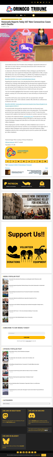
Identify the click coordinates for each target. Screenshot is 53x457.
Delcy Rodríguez (22, 164)
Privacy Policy (37, 455)
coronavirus (11, 164)
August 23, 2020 (5, 26)
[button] (17, 16)
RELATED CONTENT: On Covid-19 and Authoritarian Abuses (20, 79)
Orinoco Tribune (41, 428)
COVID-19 (16, 164)
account (11, 422)
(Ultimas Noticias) (9, 142)
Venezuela (29, 164)
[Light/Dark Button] (21, 15)
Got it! (43, 455)
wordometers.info (28, 116)
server (35, 420)
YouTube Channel (32, 15)
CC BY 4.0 (42, 430)
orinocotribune (22, 151)
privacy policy (28, 340)
